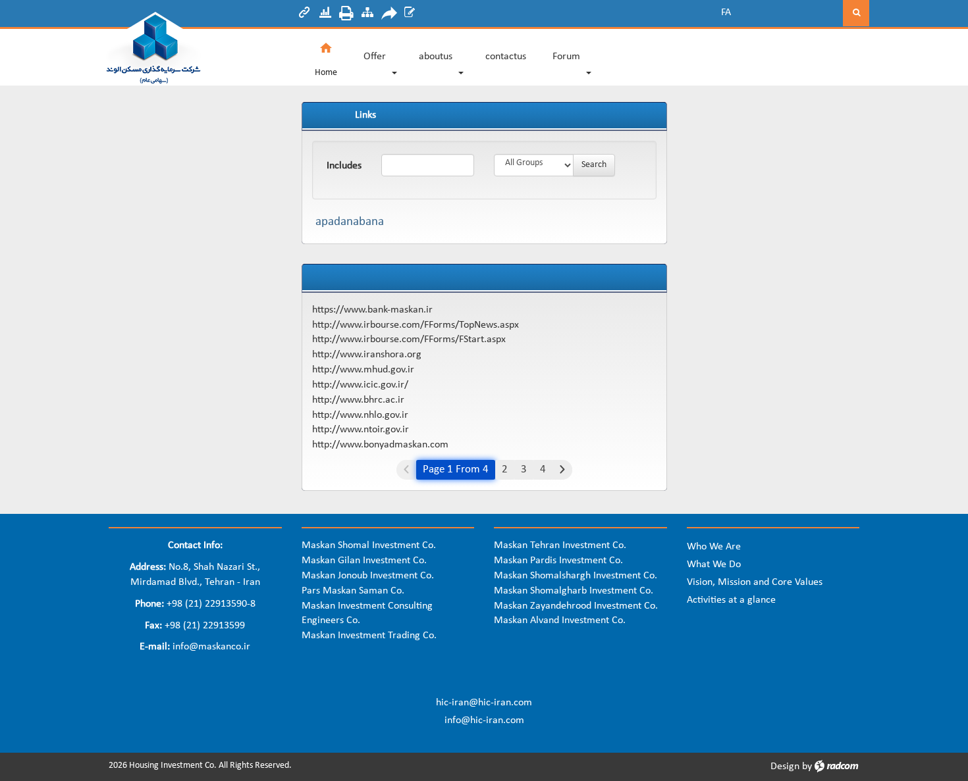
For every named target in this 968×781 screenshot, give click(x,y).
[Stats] (325, 14)
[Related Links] (304, 14)
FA (726, 12)
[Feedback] (409, 14)
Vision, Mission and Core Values (754, 582)
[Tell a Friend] (388, 15)
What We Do (714, 564)
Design (784, 766)
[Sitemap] (367, 14)
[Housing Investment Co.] (195, 48)
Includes (344, 166)
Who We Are (714, 547)
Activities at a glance (731, 600)
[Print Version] (346, 15)
